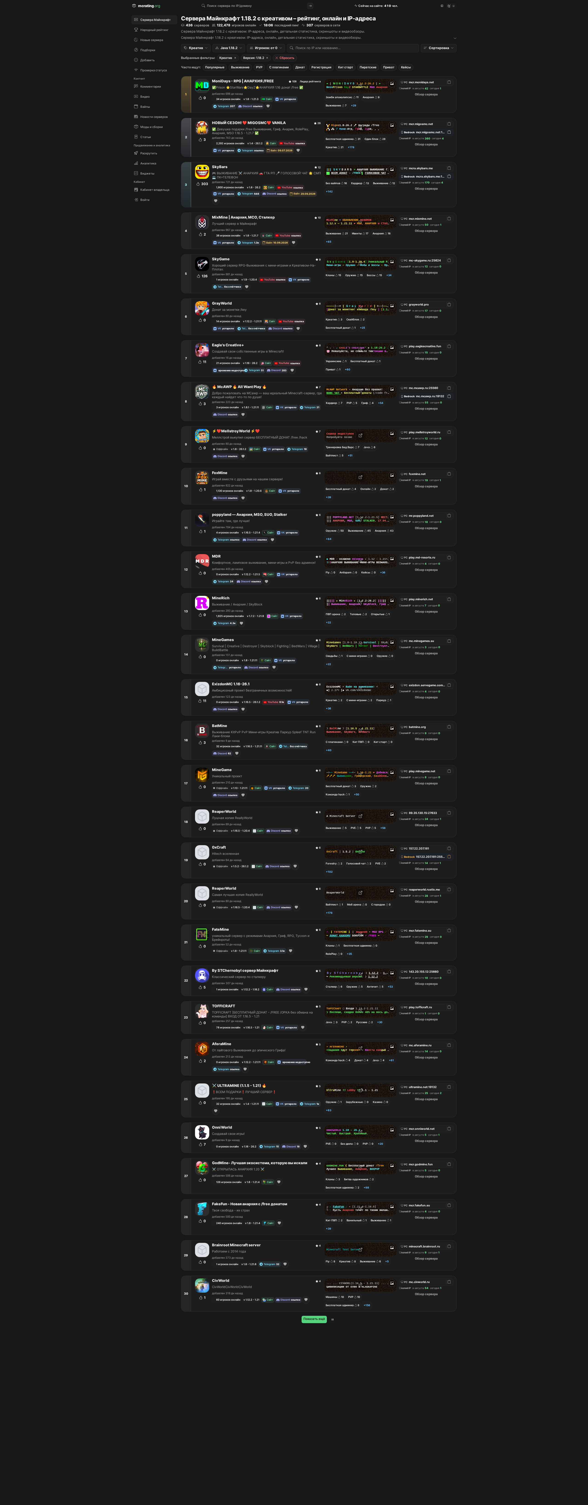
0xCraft (219, 847)
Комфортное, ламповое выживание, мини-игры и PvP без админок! (264, 562)
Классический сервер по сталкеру (239, 977)
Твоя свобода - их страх (231, 1210)
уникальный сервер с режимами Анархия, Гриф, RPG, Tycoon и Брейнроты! (260, 937)
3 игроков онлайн (227, 407)
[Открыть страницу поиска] (310, 6)
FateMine (220, 929)
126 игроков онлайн (229, 1182)
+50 (356, 794)
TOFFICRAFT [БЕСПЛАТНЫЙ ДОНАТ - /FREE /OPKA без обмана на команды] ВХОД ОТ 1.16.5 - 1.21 (262, 1014)
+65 (328, 241)
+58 (383, 828)
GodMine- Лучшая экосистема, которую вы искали (259, 1163)
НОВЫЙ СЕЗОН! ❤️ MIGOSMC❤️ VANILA (249, 123)
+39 (328, 497)
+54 (380, 403)
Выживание (240, 67)
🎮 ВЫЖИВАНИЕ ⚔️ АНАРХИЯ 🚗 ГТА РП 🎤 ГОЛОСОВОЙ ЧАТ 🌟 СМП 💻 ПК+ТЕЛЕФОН (266, 175)
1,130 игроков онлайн (229, 490)
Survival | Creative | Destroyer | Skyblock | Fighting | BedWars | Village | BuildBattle (265, 648)
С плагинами (279, 67)
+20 (380, 1143)
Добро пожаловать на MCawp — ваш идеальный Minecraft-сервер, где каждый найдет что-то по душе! (267, 395)
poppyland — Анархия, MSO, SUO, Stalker (249, 514)
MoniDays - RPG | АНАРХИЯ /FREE (243, 81)
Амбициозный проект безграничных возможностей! (252, 690)
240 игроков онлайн (229, 1223)
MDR (216, 556)
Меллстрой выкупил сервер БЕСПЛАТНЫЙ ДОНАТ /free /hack (259, 437)
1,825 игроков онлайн (230, 616)
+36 (382, 572)
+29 (353, 105)
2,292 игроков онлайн (230, 143)
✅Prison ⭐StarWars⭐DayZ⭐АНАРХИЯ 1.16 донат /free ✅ (257, 87)
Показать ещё (314, 1319)
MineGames (223, 640)
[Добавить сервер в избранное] (268, 106)
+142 (329, 191)
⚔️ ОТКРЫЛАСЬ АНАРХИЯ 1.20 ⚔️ (238, 1169)
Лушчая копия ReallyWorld (232, 818)
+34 (389, 275)
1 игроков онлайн (227, 279)
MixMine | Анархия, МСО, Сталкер (243, 217)
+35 (349, 953)
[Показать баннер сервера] (392, 83)
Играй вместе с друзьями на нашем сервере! (247, 479)
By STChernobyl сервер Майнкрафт (245, 970)
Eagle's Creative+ (228, 345)
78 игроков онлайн (228, 1027)
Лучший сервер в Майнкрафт (234, 223)
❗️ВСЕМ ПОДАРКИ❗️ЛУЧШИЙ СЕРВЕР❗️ (244, 1092)
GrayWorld (222, 303)
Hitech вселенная (225, 853)
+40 (328, 750)
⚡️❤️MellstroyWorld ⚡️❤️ (236, 431)
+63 (328, 1110)
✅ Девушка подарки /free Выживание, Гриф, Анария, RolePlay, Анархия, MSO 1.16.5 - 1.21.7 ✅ (260, 131)
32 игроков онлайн (228, 746)
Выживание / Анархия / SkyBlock (237, 604)
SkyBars (219, 167)
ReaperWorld (224, 811)
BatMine (219, 726)
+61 (391, 1060)
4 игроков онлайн (227, 532)
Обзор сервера (426, 94)
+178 (351, 147)
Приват (388, 67)
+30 (379, 1022)
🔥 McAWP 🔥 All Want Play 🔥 (239, 387)
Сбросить (287, 58)
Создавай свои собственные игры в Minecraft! (248, 351)
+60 (347, 369)
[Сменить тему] (451, 6)
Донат (300, 67)
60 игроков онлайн (228, 1299)
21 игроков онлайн (228, 363)
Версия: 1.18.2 (253, 58)
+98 (366, 1187)
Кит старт (345, 67)
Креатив (225, 58)
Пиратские (368, 67)
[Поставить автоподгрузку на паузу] (332, 1319)
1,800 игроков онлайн (230, 187)
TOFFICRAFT (223, 1006)
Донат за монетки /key (229, 309)
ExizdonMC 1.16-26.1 (231, 684)
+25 (362, 327)
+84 (328, 539)
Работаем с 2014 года (229, 1251)
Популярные (214, 67)
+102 (329, 871)
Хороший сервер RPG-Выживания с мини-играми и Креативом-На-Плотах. (264, 267)
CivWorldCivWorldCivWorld (232, 1287)
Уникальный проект (227, 776)
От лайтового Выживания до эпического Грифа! (249, 1050)
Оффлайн (222, 449)
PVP (259, 67)
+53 (390, 986)
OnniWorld (222, 1127)
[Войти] (441, 6)
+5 (387, 1261)
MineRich (220, 598)
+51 (350, 455)
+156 (367, 1305)
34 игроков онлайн (228, 99)
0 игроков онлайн (227, 574)
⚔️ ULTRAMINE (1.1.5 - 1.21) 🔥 (239, 1085)
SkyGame (221, 259)
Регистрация (321, 67)
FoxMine (219, 473)
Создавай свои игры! (228, 1134)
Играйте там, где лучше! (231, 521)
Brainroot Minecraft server (236, 1245)
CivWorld (220, 1280)
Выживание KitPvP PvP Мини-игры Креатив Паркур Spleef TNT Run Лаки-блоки (264, 734)
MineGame (222, 770)
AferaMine (221, 1044)
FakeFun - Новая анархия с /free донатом (249, 1204)
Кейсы (406, 67)
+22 (328, 622)
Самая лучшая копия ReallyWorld (237, 895)
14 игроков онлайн (228, 321)
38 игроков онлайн (228, 235)
